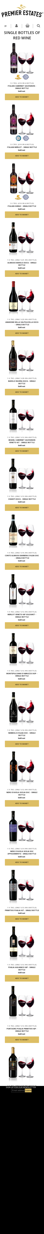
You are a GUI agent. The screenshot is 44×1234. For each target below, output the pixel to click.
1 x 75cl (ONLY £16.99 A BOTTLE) (22, 730)
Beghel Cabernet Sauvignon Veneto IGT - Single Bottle (22, 441)
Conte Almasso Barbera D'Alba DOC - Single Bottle (22, 556)
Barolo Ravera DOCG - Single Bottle (22, 382)
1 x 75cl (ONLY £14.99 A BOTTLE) (22, 849)
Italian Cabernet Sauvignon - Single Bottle (22, 87)
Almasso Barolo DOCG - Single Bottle (21, 264)
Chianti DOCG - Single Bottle (22, 499)
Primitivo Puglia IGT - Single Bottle (22, 910)
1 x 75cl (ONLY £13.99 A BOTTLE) (22, 496)
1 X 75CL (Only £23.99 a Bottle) (22, 319)
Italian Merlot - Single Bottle (22, 147)
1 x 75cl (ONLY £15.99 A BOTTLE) (22, 553)
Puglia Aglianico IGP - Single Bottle (21, 968)
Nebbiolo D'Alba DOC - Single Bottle (22, 734)
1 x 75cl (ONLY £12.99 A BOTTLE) (22, 437)
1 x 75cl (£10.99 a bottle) (22, 83)
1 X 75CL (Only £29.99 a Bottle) (22, 378)
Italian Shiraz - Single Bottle (22, 206)
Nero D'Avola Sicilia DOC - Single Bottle (21, 793)
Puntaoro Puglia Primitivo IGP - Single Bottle (22, 1029)
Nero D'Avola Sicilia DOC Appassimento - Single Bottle (22, 852)
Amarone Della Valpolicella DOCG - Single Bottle (21, 323)
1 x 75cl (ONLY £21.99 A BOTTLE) (22, 260)
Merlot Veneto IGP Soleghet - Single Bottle (22, 615)
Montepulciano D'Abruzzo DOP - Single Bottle (21, 674)
